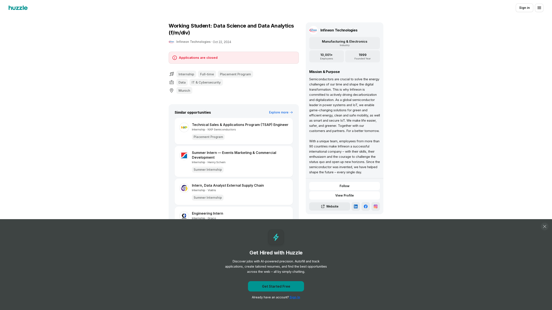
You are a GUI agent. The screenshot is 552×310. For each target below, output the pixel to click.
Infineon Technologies (193, 41)
